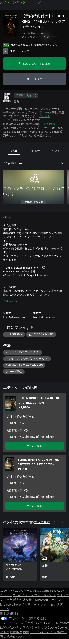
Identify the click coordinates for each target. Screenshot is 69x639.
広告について (16, 637)
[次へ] (62, 163)
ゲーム (4, 609)
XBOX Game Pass (44, 590)
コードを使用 (34, 79)
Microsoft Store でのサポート (20, 604)
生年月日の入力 (33, 202)
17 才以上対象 (24, 95)
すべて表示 (42, 522)
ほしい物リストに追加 (36, 63)
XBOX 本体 (7, 590)
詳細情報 (44, 116)
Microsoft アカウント (49, 600)
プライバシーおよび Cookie (38, 627)
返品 (43, 604)
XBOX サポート (23, 595)
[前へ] (54, 163)
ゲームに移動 (34, 446)
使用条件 (16, 632)
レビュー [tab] (34, 150)
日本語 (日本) (9, 613)
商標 (26, 632)
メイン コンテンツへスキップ (20, 2)
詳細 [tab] (14, 150)
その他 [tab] (55, 150)
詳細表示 (8, 301)
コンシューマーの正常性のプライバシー (27, 623)
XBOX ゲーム (24, 590)
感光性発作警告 (23, 600)
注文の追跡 (55, 604)
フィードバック (45, 595)
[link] (20, 554)
